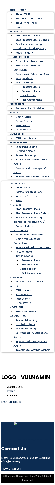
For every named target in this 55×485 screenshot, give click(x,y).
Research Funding (26, 146)
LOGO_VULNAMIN (11, 402)
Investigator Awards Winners (33, 176)
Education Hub (19, 57)
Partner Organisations (29, 18)
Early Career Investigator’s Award (30, 161)
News (19, 200)
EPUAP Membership (27, 311)
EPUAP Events (23, 116)
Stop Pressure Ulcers (28, 35)
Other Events (23, 303)
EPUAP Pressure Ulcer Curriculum (26, 67)
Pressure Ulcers (31, 87)
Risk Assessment (32, 99)
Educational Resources (29, 61)
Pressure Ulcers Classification (30, 93)
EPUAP (11, 391)
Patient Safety (24, 226)
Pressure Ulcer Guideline (30, 108)
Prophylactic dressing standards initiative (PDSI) (29, 46)
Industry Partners (26, 22)
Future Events (24, 121)
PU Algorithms (24, 78)
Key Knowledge (24, 82)
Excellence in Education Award (33, 74)
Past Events (23, 125)
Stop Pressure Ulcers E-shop (32, 40)
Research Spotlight (27, 155)
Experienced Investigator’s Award (30, 170)
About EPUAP (23, 14)
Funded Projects (25, 151)
